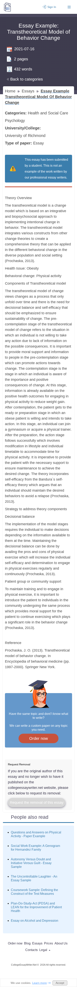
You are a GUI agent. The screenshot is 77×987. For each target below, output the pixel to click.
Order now (38, 738)
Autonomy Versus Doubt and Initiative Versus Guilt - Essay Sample (31, 863)
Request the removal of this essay (36, 803)
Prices (48, 943)
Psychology (15, 120)
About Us (61, 943)
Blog (27, 943)
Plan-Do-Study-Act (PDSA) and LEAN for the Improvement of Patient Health (36, 907)
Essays (29, 91)
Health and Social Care (48, 113)
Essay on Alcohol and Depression (34, 920)
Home (11, 91)
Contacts (31, 950)
